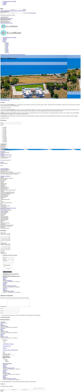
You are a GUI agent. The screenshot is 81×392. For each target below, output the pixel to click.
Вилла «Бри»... (2, 335)
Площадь (2, 153)
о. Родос (2, 61)
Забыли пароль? (22, 10)
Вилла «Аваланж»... (5, 290)
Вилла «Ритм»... (2, 330)
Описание (2, 54)
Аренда (1, 99)
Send (2, 390)
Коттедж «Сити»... (5, 284)
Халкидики (9, 285)
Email (1, 310)
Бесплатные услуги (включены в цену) (8, 208)
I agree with (30, 12)
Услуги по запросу (4, 211)
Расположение (22, 54)
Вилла (5, 99)
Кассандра (14, 285)
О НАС (4, 4)
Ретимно (12, 291)
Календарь (13, 54)
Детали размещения (4, 168)
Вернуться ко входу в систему (6, 18)
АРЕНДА (5, 3)
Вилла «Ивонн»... (5, 377)
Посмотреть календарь (5, 100)
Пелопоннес (9, 280)
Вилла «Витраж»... (5, 366)
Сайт (1, 312)
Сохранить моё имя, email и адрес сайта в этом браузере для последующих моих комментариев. (21, 315)
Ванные (2, 162)
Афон (13, 367)
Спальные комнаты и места (6, 154)
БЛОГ (4, 351)
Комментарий (3, 306)
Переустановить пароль (5, 21)
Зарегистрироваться (4, 17)
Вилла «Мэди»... (5, 279)
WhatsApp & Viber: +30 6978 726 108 (10, 349)
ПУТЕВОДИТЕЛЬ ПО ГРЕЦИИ (9, 1)
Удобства (9, 54)
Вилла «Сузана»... (5, 372)
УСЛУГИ (5, 2)
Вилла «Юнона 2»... (3, 325)
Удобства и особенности (5, 176)
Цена (6, 54)
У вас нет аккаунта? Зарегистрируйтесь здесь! (9, 10)
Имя (1, 308)
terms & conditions (32, 12)
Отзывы (17, 54)
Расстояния (2, 151)
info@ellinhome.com (7, 345)
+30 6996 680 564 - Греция (8, 343)
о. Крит (8, 291)
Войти (24, 9)
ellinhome (5, 347)
